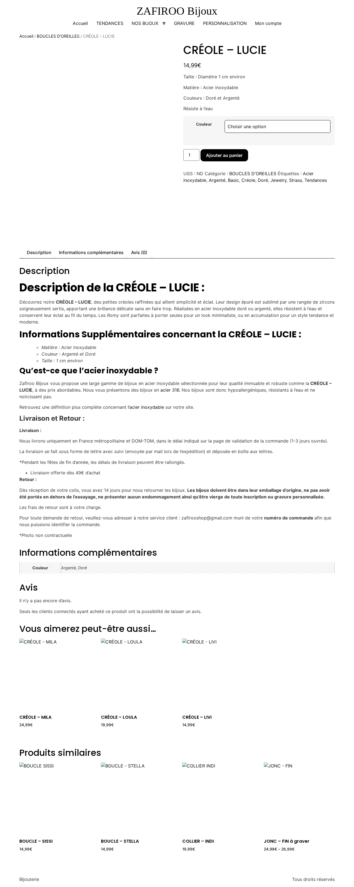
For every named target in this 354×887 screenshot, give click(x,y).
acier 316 (169, 390)
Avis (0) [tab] (139, 252)
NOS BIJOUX (145, 23)
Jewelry (278, 180)
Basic (233, 180)
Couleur (204, 124)
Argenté (217, 180)
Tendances (315, 180)
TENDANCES (109, 23)
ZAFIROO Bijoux (177, 11)
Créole (248, 180)
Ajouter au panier (224, 155)
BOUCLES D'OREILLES (58, 36)
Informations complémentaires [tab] (91, 252)
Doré (263, 180)
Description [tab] (39, 252)
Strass (295, 180)
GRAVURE (184, 23)
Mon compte (268, 23)
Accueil (80, 23)
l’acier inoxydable (146, 407)
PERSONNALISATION (225, 23)
